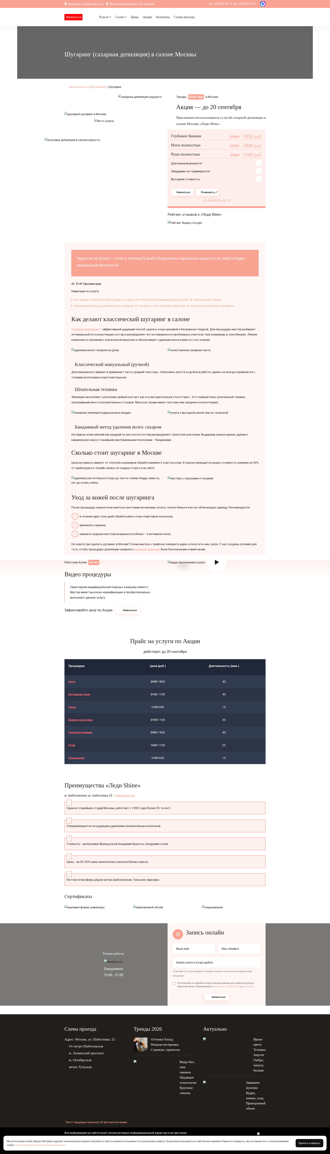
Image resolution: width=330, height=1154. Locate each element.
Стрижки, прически (165, 1049)
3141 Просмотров (88, 283)
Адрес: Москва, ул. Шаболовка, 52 (89, 1039)
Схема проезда (184, 17)
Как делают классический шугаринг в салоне (104, 299)
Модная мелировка (165, 1044)
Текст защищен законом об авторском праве (96, 1122)
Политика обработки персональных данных (40, 1145)
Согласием (248, 986)
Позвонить (208, 192)
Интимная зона (79, 694)
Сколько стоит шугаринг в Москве (161, 306)
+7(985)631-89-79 (222, 3)
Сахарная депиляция (85, 329)
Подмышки (76, 758)
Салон (119, 17)
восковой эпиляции (147, 549)
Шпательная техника (207, 299)
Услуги (103, 17)
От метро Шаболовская (86, 1046)
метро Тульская (80, 1067)
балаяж (258, 1070)
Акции (147, 17)
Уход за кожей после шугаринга (212, 306)
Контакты (163, 17)
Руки (71, 745)
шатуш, (258, 1065)
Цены (135, 17)
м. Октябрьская (80, 1060)
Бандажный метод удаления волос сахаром (104, 306)
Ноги (71, 681)
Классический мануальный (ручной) (164, 299)
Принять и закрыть (309, 1143)
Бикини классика (80, 720)
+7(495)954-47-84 (246, 3)
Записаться (73, 17)
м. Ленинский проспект (86, 1053)
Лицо (72, 707)
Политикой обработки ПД (226, 986)
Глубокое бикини (80, 732)
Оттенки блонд (162, 1039)
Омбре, (258, 1060)
